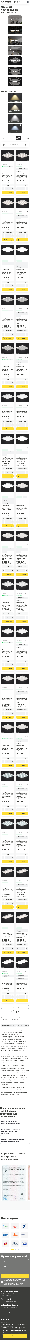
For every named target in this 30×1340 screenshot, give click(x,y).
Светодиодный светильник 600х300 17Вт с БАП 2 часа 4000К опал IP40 (21, 890)
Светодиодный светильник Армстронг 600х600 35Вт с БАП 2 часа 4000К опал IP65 (22, 604)
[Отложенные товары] (20, 2)
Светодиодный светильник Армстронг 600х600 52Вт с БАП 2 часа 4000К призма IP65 (22, 748)
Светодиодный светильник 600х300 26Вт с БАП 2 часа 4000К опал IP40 (21, 935)
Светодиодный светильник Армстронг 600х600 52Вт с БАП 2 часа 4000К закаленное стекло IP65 (22, 843)
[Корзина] (23, 2)
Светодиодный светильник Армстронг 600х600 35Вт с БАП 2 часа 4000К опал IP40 (22, 175)
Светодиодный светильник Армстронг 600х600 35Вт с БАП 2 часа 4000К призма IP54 (7, 556)
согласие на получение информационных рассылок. (14, 1284)
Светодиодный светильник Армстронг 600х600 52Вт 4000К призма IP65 (7, 747)
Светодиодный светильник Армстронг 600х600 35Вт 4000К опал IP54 (7, 412)
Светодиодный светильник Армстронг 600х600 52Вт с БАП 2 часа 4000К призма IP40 (22, 369)
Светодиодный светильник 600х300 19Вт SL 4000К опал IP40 (7, 984)
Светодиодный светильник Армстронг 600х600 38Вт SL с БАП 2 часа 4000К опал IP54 (7, 508)
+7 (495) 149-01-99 (9, 1291)
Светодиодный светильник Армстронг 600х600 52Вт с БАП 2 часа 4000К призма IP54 (22, 556)
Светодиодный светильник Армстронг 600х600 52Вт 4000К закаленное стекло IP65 (7, 842)
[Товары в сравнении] (18, 2)
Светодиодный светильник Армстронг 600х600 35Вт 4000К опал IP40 (7, 175)
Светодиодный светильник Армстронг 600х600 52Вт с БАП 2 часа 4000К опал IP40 (22, 223)
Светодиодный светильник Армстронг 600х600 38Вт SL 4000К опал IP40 (7, 271)
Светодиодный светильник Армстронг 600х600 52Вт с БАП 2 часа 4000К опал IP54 (7, 459)
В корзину (9, 192)
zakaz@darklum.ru (9, 1305)
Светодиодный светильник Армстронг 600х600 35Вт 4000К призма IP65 (7, 699)
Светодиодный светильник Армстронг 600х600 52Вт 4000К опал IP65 (7, 651)
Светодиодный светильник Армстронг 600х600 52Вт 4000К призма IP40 (7, 368)
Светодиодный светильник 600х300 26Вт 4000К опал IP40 (7, 935)
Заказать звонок (16, 1312)
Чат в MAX (6, 1299)
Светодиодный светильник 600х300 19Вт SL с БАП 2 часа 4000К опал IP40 (21, 984)
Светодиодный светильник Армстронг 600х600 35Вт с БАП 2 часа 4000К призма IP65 (22, 699)
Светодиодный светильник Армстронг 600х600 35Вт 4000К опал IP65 (7, 604)
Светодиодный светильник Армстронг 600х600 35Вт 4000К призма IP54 (22, 507)
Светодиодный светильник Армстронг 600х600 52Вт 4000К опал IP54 (22, 412)
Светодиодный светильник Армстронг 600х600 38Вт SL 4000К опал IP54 (22, 459)
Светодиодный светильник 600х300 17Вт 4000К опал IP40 (7, 889)
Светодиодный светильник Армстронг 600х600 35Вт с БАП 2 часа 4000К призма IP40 (22, 320)
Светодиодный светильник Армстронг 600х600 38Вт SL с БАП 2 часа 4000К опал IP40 (22, 272)
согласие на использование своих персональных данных (14, 1280)
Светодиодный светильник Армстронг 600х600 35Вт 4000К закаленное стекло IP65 (7, 794)
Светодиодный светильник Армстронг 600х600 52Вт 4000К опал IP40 (7, 223)
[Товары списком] (4, 145)
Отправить (15, 1276)
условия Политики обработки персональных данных (13, 1282)
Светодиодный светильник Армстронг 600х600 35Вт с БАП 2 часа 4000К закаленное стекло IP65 (22, 795)
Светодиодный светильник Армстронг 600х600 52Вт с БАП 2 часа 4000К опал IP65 (22, 651)
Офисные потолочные (8, 1025)
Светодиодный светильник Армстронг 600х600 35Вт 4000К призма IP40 (7, 320)
